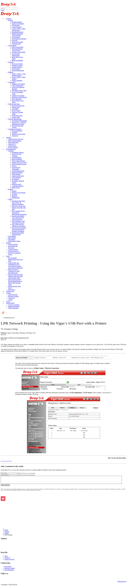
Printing (23, 338)
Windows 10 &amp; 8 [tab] (40, 357)
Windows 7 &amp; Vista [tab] (59, 357)
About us (7, 557)
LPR (9, 338)
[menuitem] (7, 18)
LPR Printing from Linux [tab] (96, 357)
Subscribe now (122, 581)
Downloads (7, 566)
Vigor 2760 (18, 333)
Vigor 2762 (25, 333)
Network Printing (16, 338)
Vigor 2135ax (11, 333)
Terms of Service (9, 559)
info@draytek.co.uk (6, 547)
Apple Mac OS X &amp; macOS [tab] (80, 357)
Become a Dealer (9, 568)
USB (27, 338)
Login (2, 10)
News (6, 556)
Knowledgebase (9, 570)
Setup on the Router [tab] (21, 357)
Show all (3, 334)
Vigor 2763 (32, 333)
